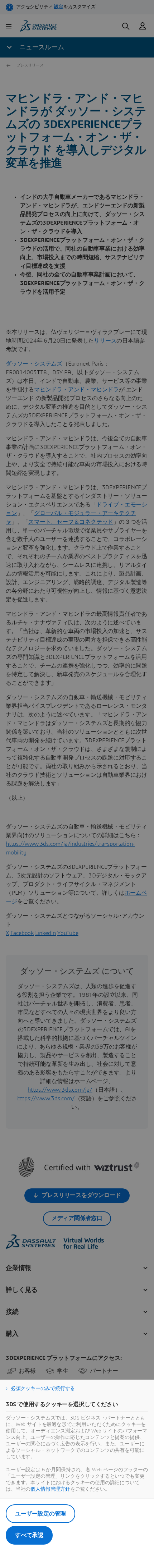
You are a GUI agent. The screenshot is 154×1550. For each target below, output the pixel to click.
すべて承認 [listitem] (29, 1535)
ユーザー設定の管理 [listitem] (40, 1514)
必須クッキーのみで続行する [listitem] (43, 1388)
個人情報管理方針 (50, 1489)
